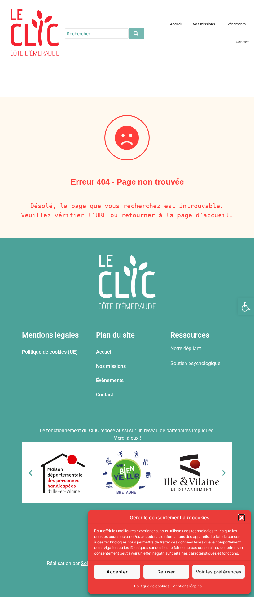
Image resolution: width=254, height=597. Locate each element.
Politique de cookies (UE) (50, 352)
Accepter (117, 572)
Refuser (166, 572)
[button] (246, 306)
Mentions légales (187, 586)
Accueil (176, 24)
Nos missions (204, 24)
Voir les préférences (218, 572)
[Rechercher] (136, 33)
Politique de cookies (151, 586)
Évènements (236, 24)
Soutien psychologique (195, 363)
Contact (242, 42)
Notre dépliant (185, 348)
